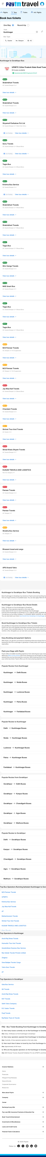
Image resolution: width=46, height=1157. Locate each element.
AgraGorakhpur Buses (15, 869)
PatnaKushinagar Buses (15, 757)
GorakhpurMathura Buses (16, 823)
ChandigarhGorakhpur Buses (17, 859)
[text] (4, 12)
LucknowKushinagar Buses (17, 748)
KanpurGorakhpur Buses (16, 849)
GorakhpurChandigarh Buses (17, 803)
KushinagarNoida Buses (15, 682)
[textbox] (21, 32)
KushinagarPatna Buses (15, 702)
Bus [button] (15, 12)
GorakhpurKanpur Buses (16, 794)
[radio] (9, 25)
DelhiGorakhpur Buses (15, 839)
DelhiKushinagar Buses (15, 728)
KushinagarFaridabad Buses (17, 711)
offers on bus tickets (14, 655)
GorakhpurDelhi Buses (15, 784)
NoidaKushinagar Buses (15, 738)
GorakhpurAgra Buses (15, 813)
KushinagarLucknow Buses (17, 692)
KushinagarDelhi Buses (15, 672)
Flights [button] (5, 12)
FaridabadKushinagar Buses (17, 767)
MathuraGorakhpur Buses (16, 879)
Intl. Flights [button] (37, 12)
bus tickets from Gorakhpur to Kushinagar (32, 616)
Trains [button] (25, 12)
